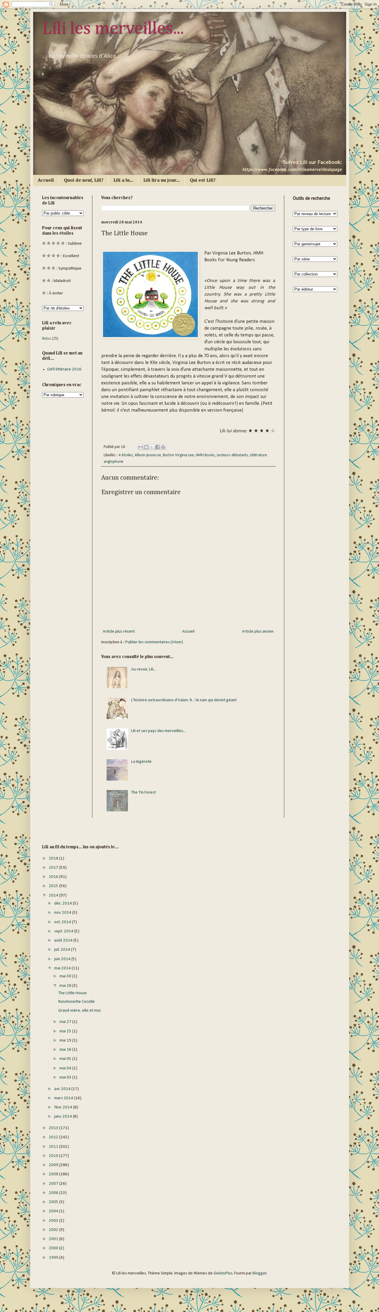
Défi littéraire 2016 (64, 369)
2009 (54, 1165)
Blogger (259, 1273)
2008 (54, 1174)
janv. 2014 (63, 1116)
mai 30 (66, 976)
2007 (54, 1184)
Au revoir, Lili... (143, 669)
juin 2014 (62, 959)
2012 (54, 1137)
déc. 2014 (63, 903)
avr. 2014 (62, 1089)
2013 (54, 1128)
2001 (54, 1239)
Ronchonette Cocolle (76, 1002)
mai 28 (66, 986)
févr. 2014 (63, 1107)
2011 (54, 1147)
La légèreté (141, 762)
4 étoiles (126, 455)
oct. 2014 (63, 922)
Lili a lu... (123, 180)
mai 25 (66, 1031)
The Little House (72, 993)
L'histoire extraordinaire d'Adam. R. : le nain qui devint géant (184, 700)
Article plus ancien (258, 631)
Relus (46, 339)
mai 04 (66, 1068)
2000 (54, 1248)
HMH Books (205, 455)
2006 (54, 1193)
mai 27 (66, 1022)
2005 (54, 1202)
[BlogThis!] (146, 447)
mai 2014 (63, 968)
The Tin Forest (143, 792)
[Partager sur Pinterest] (163, 447)
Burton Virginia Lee (178, 455)
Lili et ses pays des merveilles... (158, 731)
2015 (54, 886)
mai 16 (66, 1049)
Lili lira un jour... (161, 180)
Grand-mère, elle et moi (79, 1010)
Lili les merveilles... (113, 29)
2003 (54, 1220)
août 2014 (63, 940)
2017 (54, 867)
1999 (54, 1257)
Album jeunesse (148, 455)
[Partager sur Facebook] (157, 447)
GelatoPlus (222, 1273)
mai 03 (66, 1077)
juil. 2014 (62, 949)
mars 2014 (64, 1098)
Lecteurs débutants (232, 455)
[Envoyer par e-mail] (141, 447)
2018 (54, 858)
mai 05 (66, 1059)
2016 (54, 877)
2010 (54, 1156)
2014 (54, 895)
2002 (54, 1230)
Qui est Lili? (203, 180)
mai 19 (66, 1040)
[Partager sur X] (152, 447)
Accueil (46, 180)
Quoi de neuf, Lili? (83, 180)
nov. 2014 (63, 912)
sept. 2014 (64, 931)
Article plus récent (119, 631)
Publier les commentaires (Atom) (154, 642)
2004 (54, 1211)
